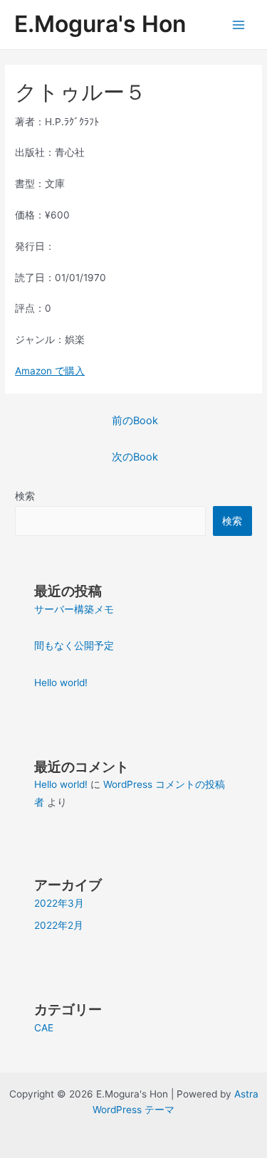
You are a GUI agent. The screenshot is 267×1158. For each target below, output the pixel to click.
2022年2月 (58, 925)
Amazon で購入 (50, 371)
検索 (25, 496)
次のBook (135, 457)
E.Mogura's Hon (100, 24)
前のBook (135, 420)
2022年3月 (59, 903)
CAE (43, 1027)
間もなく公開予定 (74, 645)
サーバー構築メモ (74, 609)
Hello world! (61, 682)
